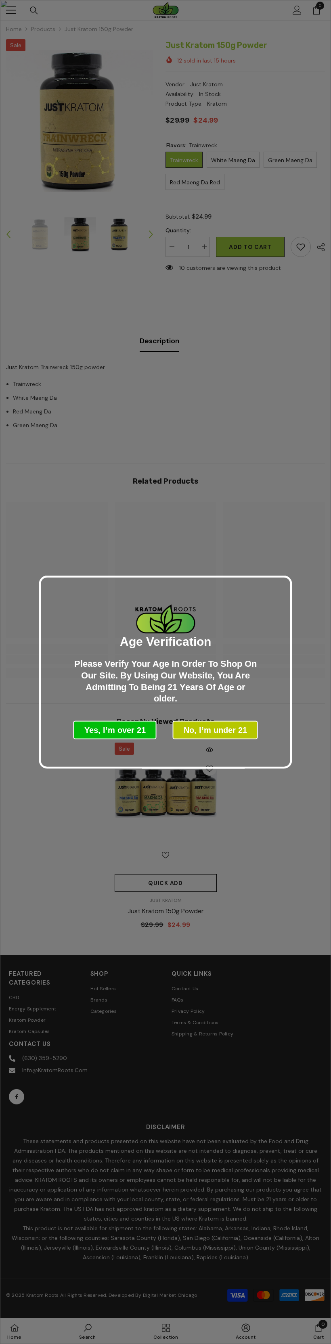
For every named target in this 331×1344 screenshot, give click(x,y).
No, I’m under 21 (215, 729)
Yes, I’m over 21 (115, 729)
